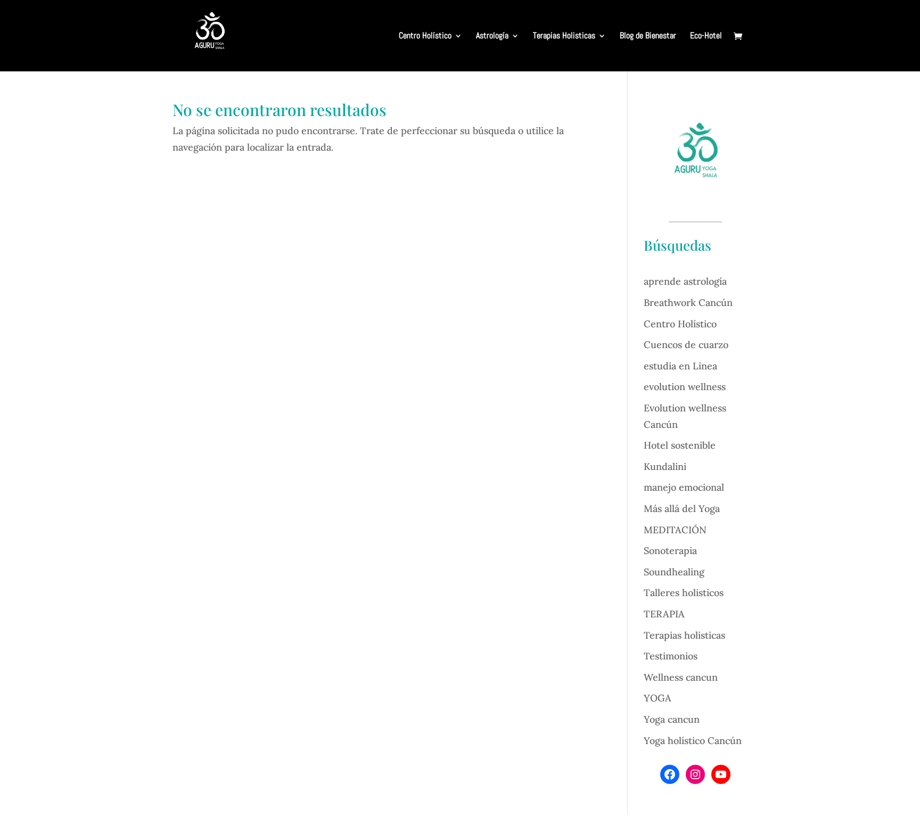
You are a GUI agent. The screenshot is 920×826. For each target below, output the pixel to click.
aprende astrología (685, 281)
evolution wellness (685, 387)
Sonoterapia (670, 550)
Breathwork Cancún (688, 302)
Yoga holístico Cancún (693, 740)
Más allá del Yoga (682, 508)
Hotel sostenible (680, 445)
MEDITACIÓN (675, 530)
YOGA (657, 698)
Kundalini (665, 466)
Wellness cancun (681, 677)
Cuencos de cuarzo (686, 344)
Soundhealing (674, 572)
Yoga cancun (672, 719)
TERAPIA (664, 614)
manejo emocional (684, 487)
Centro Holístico (425, 36)
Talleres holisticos (684, 593)
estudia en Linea (680, 366)
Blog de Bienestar (648, 36)
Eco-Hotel (706, 36)
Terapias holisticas (684, 635)
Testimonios (670, 656)
